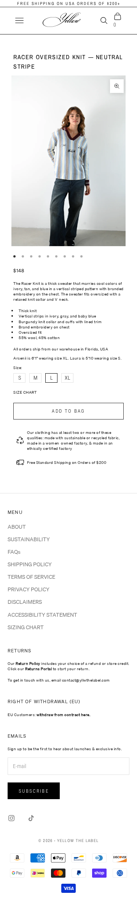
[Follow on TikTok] (31, 818)
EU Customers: (49, 715)
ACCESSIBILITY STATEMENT (42, 615)
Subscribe (34, 791)
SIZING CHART (26, 627)
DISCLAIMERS (25, 602)
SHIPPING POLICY (30, 564)
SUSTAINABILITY (29, 539)
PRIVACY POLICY (28, 589)
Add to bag (68, 411)
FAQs (14, 552)
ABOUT (17, 527)
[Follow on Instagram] (11, 818)
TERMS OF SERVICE (31, 577)
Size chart (25, 392)
